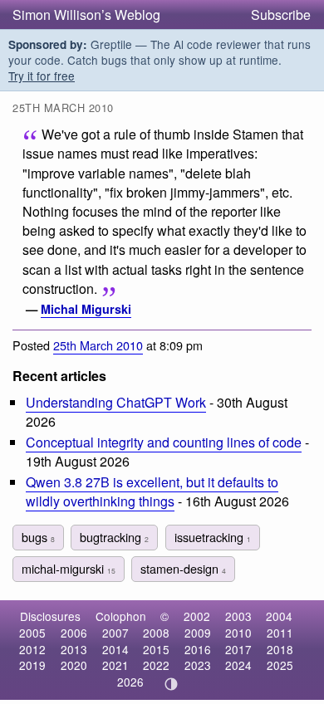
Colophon (121, 616)
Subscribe (281, 14)
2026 (130, 681)
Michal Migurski (86, 309)
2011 (280, 632)
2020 (74, 665)
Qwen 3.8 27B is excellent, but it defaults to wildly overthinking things (152, 491)
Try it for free (41, 75)
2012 (32, 649)
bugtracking (114, 536)
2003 (238, 616)
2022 (156, 665)
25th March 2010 (98, 345)
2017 (238, 649)
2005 (32, 632)
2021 (115, 665)
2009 (197, 632)
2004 (279, 616)
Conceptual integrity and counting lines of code (164, 442)
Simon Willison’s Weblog (86, 14)
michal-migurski (68, 568)
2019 (32, 665)
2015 (156, 649)
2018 (280, 649)
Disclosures (50, 616)
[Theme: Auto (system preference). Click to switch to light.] (171, 684)
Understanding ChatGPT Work (116, 402)
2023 (197, 665)
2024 (238, 665)
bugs (38, 536)
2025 (280, 665)
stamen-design (183, 568)
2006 (74, 632)
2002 (197, 616)
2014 (115, 649)
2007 (115, 632)
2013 (74, 649)
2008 (156, 632)
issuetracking (212, 536)
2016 (197, 649)
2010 (238, 632)
